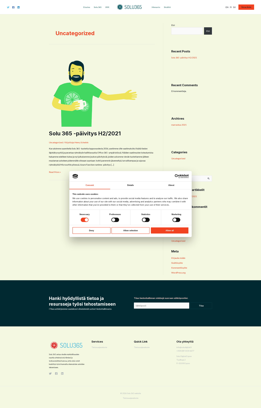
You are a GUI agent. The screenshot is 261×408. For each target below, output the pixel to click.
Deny (91, 230)
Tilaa (201, 305)
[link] (227, 7)
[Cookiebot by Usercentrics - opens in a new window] (177, 176)
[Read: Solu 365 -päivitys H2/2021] (94, 88)
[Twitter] (8, 7)
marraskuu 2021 (179, 124)
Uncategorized (56, 142)
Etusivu (86, 7)
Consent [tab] (90, 185)
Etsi (173, 25)
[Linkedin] (18, 7)
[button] (246, 7)
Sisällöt (167, 7)
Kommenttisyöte (179, 267)
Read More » (55, 171)
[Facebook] (13, 7)
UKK (107, 7)
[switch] (115, 220)
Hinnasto (156, 7)
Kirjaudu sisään (178, 258)
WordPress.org (178, 272)
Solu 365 (97, 7)
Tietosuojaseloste (99, 347)
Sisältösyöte (177, 263)
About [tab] (171, 185)
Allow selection (130, 230)
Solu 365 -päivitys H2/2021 (85, 133)
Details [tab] (130, 185)
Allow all (170, 230)
